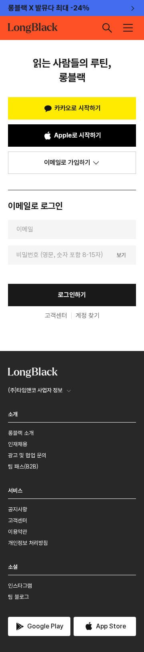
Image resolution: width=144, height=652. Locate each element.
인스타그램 (20, 585)
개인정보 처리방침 (28, 543)
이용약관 (17, 531)
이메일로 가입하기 (67, 162)
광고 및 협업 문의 (27, 455)
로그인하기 (72, 295)
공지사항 (17, 509)
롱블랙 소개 (21, 433)
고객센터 (56, 316)
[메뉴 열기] (128, 28)
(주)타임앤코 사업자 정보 (35, 390)
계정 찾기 (88, 316)
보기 (121, 254)
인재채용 (17, 444)
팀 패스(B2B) (23, 466)
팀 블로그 (18, 597)
